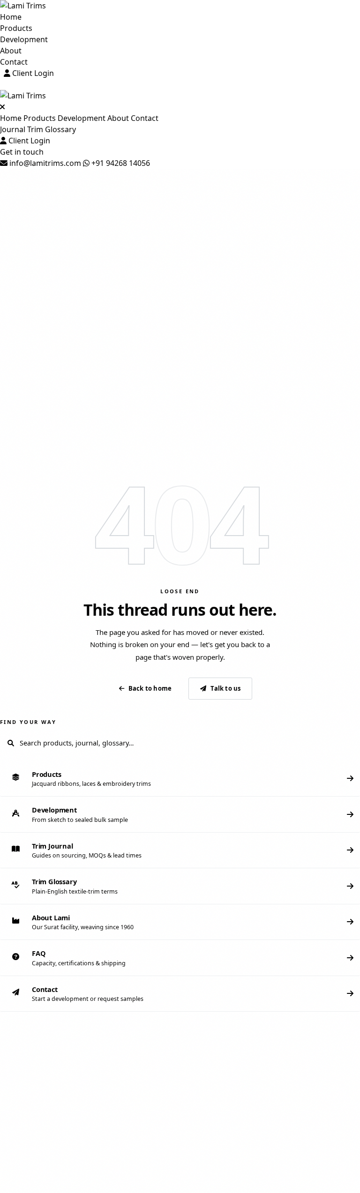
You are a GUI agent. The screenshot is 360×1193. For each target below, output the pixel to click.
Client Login (32, 73)
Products (16, 28)
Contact (14, 62)
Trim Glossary (51, 129)
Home (11, 17)
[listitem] (180, 779)
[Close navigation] (2, 106)
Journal (12, 129)
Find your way (28, 721)
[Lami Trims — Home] (180, 5)
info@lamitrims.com (44, 163)
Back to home (150, 688)
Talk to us (225, 688)
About (11, 50)
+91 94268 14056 (120, 163)
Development (24, 39)
